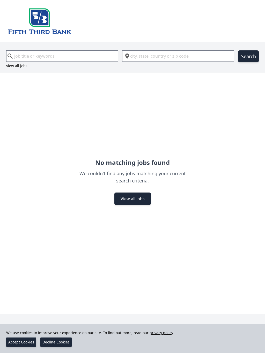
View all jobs (133, 199)
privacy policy (161, 332)
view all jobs (16, 65)
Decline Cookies (56, 342)
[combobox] (62, 56)
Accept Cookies (21, 342)
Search (248, 56)
